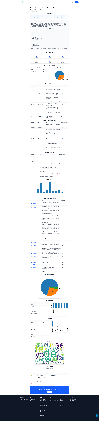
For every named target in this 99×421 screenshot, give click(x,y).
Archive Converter (42, 401)
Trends (66, 2)
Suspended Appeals (43, 410)
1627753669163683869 (34, 267)
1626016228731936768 (34, 215)
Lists (31, 401)
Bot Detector (42, 404)
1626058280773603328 (34, 203)
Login (72, 2)
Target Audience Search (43, 399)
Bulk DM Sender (42, 412)
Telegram (72, 400)
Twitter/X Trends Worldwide (54, 400)
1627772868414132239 (34, 270)
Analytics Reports (42, 406)
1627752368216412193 (34, 264)
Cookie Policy (62, 405)
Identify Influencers (43, 400)
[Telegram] (97, 415)
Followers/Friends (33, 399)
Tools (56, 2)
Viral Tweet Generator (43, 405)
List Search (41, 409)
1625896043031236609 (34, 245)
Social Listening (42, 415)
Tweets (31, 400)
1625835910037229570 (34, 221)
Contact (61, 401)
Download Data (51, 2)
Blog (62, 2)
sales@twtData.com (74, 399)
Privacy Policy (62, 404)
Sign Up (76, 2)
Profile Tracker (42, 414)
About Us (61, 400)
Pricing (60, 2)
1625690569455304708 (34, 256)
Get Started (49, 391)
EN (69, 2)
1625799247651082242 (34, 234)
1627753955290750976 (34, 242)
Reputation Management (44, 411)
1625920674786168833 (34, 207)
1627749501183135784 (34, 262)
